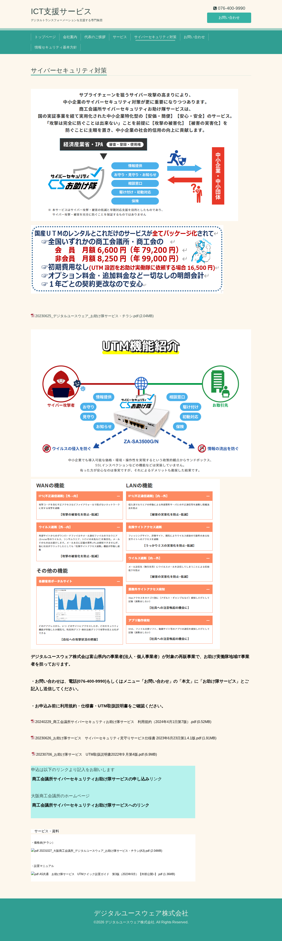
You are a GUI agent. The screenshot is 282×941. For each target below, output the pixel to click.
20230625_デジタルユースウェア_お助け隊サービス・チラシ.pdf (86, 316)
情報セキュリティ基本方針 (56, 47)
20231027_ (94, 850)
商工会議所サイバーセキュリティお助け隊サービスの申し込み (90, 779)
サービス (120, 37)
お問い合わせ (229, 17)
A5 (100, 874)
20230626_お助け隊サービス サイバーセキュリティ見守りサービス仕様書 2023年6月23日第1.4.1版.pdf (118, 738)
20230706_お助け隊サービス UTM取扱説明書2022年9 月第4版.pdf (90, 754)
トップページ (45, 37)
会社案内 (70, 37)
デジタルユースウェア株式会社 (141, 913)
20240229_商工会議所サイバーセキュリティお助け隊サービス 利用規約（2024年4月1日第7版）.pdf (115, 722)
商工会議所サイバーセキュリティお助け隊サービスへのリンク (90, 805)
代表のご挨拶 (95, 37)
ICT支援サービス (61, 11)
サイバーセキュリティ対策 (155, 37)
